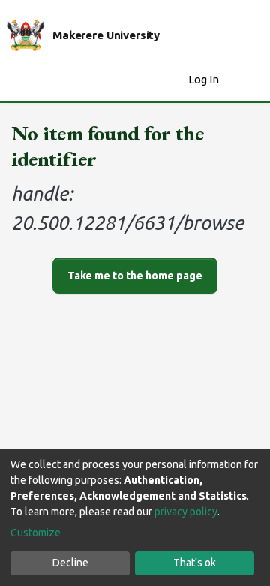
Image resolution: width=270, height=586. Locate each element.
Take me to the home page (135, 276)
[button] (172, 80)
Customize (35, 533)
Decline (70, 563)
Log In (205, 79)
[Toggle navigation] (249, 80)
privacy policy (186, 512)
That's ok (194, 563)
